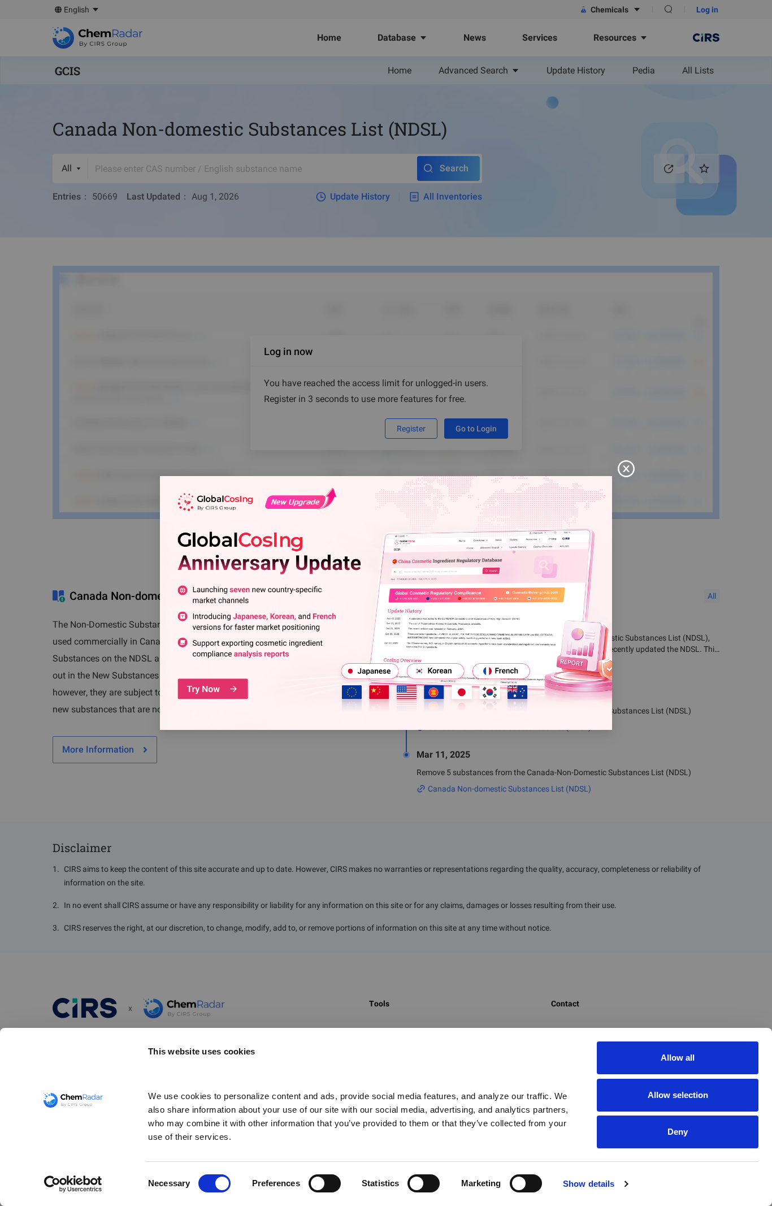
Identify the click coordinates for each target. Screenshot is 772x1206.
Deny (677, 1131)
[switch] (325, 1183)
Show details (588, 1183)
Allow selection (678, 1095)
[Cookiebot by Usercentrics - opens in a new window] (73, 1183)
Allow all (678, 1057)
